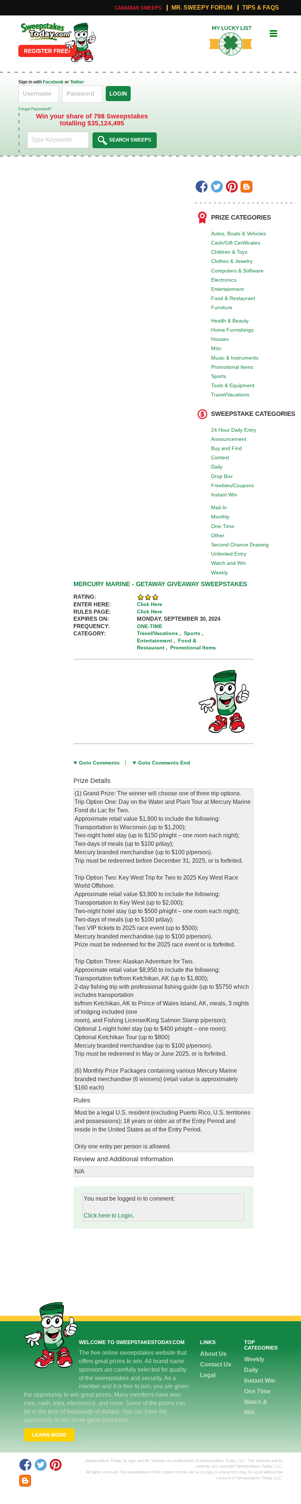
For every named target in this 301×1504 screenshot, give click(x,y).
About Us (213, 1354)
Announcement (228, 439)
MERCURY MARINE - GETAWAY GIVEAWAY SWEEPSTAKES (160, 584)
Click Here (149, 604)
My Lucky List (225, 28)
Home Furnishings (232, 330)
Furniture (221, 307)
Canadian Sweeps (138, 8)
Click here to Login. (109, 1215)
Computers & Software (237, 271)
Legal (207, 1375)
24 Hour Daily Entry (233, 430)
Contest (220, 457)
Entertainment (227, 289)
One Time (257, 1391)
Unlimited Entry (228, 554)
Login (118, 93)
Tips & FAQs (260, 8)
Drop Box (222, 476)
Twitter (77, 82)
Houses (220, 339)
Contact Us (215, 1364)
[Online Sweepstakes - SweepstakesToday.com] (80, 42)
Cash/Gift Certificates (235, 243)
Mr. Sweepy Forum (201, 8)
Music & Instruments (234, 358)
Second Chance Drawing (240, 545)
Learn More (49, 1435)
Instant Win (224, 495)
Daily (216, 467)
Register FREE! (47, 51)
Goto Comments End (164, 762)
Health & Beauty (230, 321)
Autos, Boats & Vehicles (238, 233)
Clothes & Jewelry (232, 261)
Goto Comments (99, 762)
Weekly (219, 572)
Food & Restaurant (233, 298)
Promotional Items (232, 367)
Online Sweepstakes (45, 25)
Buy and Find (226, 448)
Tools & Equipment (232, 385)
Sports (218, 376)
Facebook (53, 82)
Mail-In (219, 507)
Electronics (223, 280)
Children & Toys (229, 252)
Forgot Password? (34, 109)
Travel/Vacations (230, 395)
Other (217, 535)
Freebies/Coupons (232, 485)
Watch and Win (228, 563)
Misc (216, 348)
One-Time (222, 526)
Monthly (220, 517)
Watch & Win (255, 1407)
